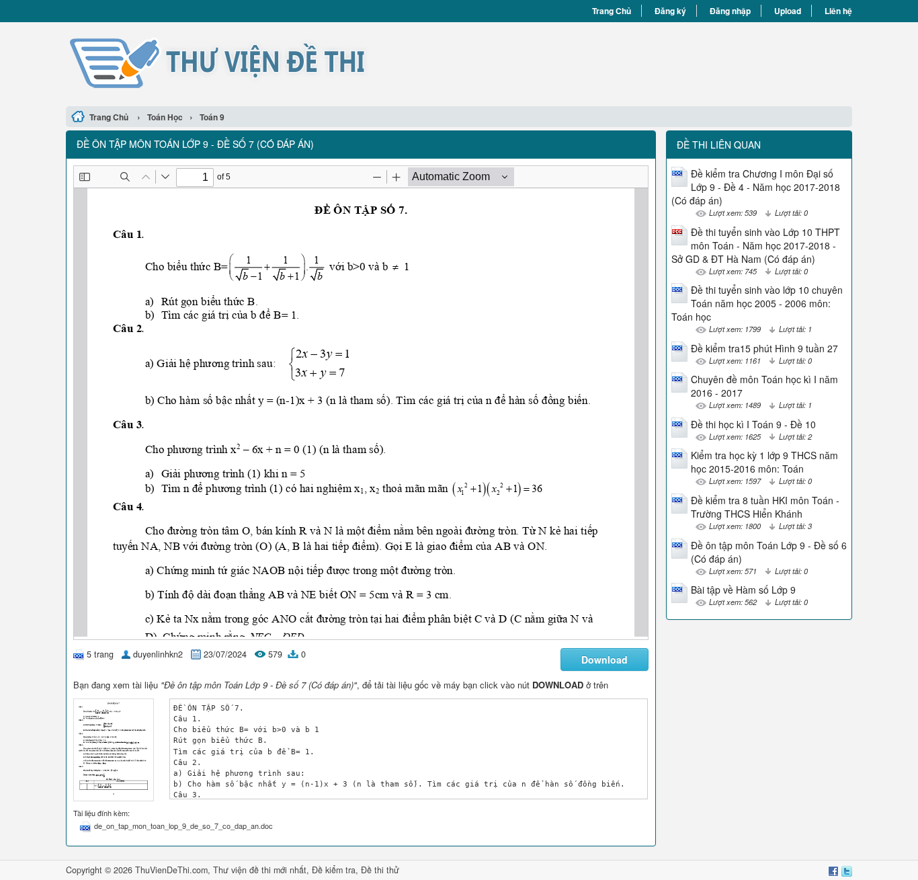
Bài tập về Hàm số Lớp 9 (743, 589)
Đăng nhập (730, 11)
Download (604, 659)
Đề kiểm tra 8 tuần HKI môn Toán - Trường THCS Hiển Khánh (765, 506)
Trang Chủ (611, 11)
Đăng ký (670, 11)
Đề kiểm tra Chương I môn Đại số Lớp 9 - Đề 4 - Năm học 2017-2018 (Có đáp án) (755, 187)
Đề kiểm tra (334, 870)
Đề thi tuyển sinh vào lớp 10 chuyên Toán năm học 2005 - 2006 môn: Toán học (757, 303)
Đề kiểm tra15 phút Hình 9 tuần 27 (764, 348)
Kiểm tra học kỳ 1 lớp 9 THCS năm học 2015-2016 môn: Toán (764, 461)
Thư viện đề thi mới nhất (259, 870)
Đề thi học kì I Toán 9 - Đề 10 (753, 424)
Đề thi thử (380, 870)
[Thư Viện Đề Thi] (262, 62)
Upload (787, 11)
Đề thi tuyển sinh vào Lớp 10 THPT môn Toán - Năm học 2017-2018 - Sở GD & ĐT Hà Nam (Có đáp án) (755, 245)
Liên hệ (838, 11)
